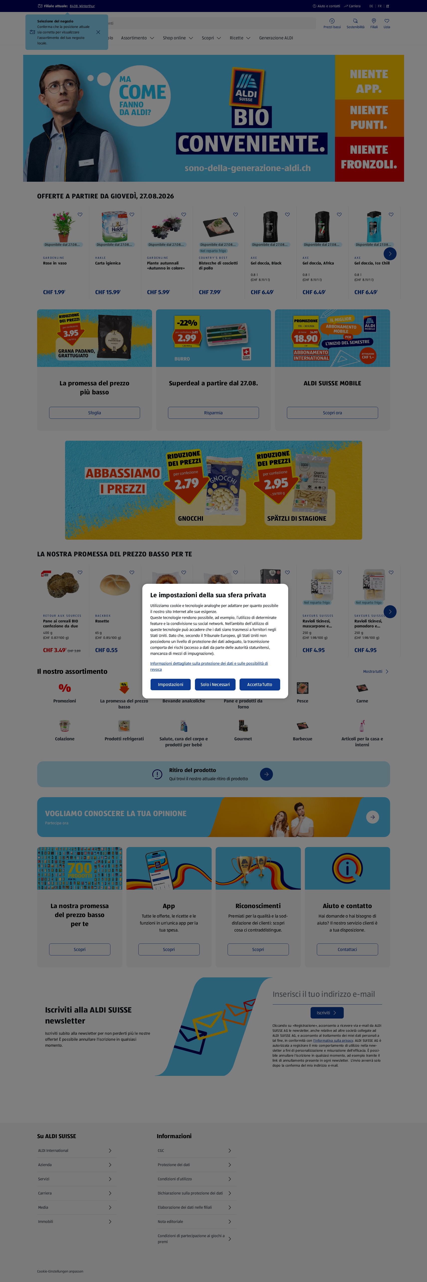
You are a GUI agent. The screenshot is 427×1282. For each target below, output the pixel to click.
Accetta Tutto (259, 684)
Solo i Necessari (215, 684)
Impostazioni (170, 684)
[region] (215, 641)
